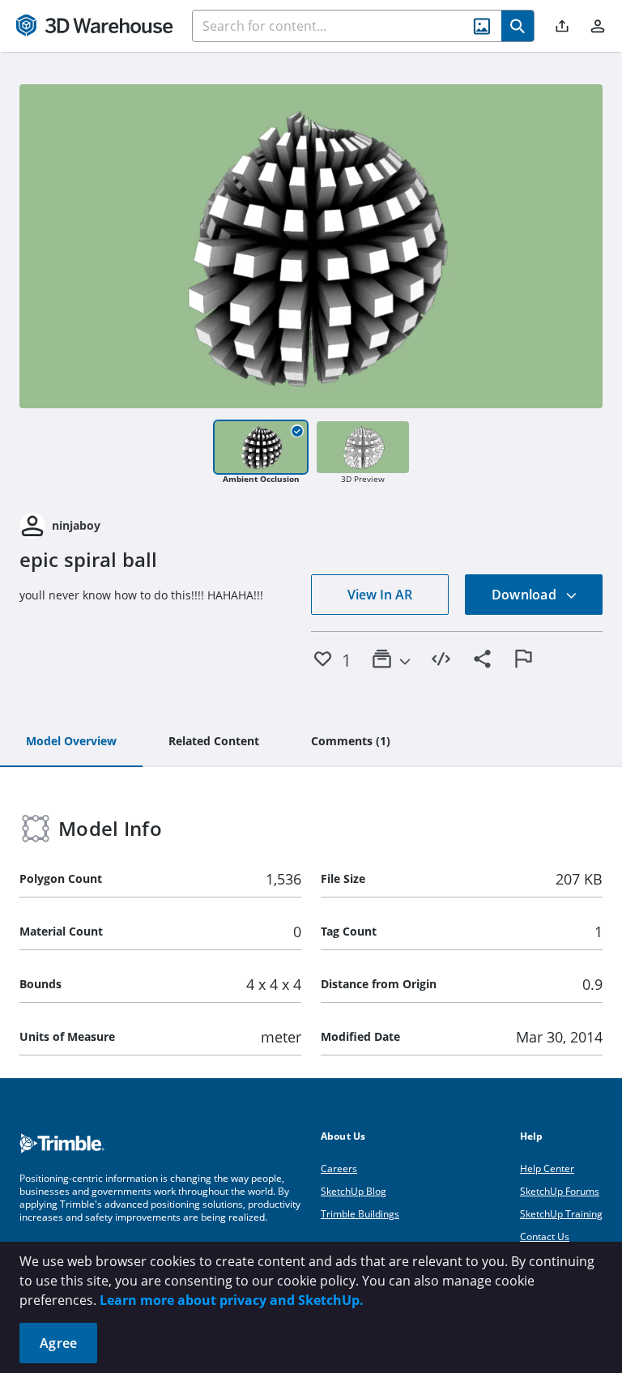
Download (526, 594)
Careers (339, 1168)
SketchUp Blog (353, 1191)
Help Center (547, 1168)
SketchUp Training (561, 1214)
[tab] (71, 742)
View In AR (379, 594)
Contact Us (544, 1236)
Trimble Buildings (360, 1214)
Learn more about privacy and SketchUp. (232, 1300)
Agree (58, 1343)
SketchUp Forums (559, 1191)
